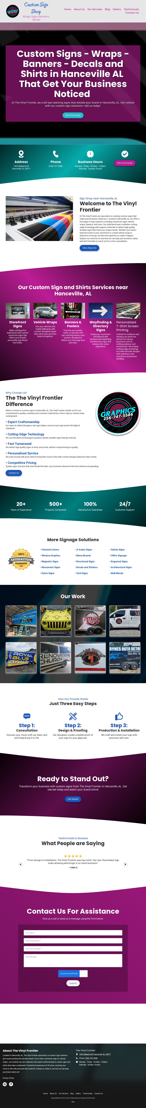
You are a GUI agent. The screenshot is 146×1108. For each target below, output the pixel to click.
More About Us (89, 248)
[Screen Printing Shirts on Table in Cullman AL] (128, 311)
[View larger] (21, 621)
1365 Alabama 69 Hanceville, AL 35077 (95, 1054)
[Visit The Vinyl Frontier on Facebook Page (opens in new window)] (11, 1084)
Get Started (73, 799)
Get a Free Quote (73, 115)
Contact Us (14, 473)
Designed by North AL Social (87, 1098)
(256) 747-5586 (91, 1058)
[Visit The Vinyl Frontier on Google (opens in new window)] (5, 1084)
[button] (125, 864)
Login (73, 1101)
